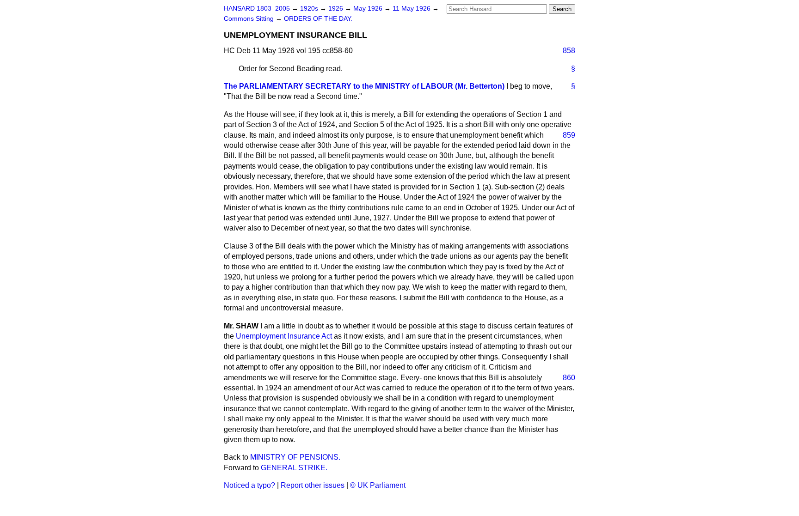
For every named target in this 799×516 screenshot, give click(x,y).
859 (569, 135)
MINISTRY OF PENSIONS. (295, 457)
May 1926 (368, 8)
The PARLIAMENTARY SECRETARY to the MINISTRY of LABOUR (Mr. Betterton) (364, 86)
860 (569, 378)
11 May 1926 (412, 8)
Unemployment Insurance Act (284, 336)
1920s (310, 8)
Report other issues (312, 485)
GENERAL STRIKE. (294, 468)
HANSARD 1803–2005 (257, 8)
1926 (336, 8)
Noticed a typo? (249, 485)
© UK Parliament (378, 485)
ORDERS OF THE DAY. (318, 18)
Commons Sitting (250, 18)
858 (569, 51)
